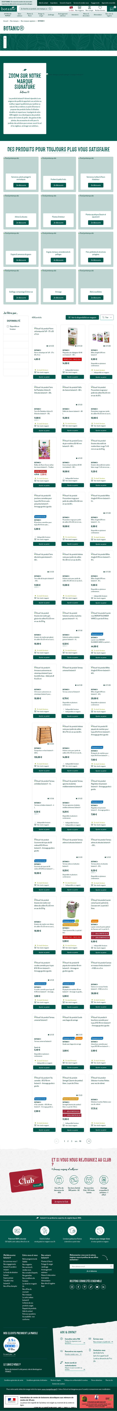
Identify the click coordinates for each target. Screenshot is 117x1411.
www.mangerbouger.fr (49, 1389)
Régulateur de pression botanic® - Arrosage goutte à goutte (100, 810)
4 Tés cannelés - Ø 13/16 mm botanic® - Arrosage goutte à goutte (43, 1106)
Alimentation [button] (98, 15)
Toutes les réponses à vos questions (73, 1342)
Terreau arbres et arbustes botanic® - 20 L (99, 865)
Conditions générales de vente (13, 1380)
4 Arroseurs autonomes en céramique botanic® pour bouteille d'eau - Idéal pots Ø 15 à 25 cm (44, 695)
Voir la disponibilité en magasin (83, 317)
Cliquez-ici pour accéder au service (73, 1368)
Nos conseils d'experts (30, 1272)
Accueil (5, 21)
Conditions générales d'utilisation (37, 1380)
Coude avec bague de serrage (72, 1044)
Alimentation (45, 1280)
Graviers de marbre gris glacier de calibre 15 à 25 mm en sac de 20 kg (44, 639)
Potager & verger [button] (41, 15)
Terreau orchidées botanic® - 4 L (44, 806)
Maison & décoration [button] (86, 15)
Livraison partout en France (72, 1239)
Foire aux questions (29, 1314)
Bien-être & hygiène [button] (109, 15)
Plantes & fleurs (46, 1261)
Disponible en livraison (14, 327)
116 (80, 1141)
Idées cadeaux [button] (19, 15)
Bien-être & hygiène (48, 1283)
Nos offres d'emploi (10, 1286)
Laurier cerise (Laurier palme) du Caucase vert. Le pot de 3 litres (100, 929)
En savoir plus (7, 1354)
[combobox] (34, 8)
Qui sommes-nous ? (10, 1261)
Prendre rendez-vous (71, 1354)
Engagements (95, 3)
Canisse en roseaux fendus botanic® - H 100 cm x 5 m (99, 988)
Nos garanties (27, 1275)
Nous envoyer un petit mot (101, 1342)
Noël (42, 1286)
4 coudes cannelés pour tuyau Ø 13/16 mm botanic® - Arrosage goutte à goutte (44, 991)
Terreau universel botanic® (71, 692)
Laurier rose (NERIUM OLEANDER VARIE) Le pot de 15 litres (100, 642)
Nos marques (14, 21)
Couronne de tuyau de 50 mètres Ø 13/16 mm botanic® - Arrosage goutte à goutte (43, 868)
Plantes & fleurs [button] (30, 15)
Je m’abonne (91, 1271)
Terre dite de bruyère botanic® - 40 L (44, 579)
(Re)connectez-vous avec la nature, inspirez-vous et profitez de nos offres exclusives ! (84, 1257)
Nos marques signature (28, 21)
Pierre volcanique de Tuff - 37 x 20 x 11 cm (44, 353)
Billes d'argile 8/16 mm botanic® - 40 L (98, 693)
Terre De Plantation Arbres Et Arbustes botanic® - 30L (43, 412)
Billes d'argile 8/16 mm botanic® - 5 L (98, 521)
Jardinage (44, 1267)
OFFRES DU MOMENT (7, 15)
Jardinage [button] (51, 15)
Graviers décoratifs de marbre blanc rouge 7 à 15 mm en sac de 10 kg (101, 467)
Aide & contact (43, 3)
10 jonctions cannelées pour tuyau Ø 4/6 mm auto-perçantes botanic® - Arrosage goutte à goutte (44, 525)
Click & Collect (45, 1239)
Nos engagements (9, 1264)
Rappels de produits (29, 1308)
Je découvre (21, 185)
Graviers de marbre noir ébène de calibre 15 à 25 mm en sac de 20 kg (44, 926)
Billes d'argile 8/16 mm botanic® (98, 353)
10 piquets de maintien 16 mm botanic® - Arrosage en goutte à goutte (73, 991)
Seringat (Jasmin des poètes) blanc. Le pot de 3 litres (72, 1105)
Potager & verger (47, 1264)
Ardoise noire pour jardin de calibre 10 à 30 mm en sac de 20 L (73, 580)
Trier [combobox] (106, 317)
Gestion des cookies (58, 1384)
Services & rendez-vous (81, 3)
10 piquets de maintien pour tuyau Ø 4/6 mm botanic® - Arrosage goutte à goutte (99, 755)
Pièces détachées (96, 1380)
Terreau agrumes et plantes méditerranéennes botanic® (71, 806)
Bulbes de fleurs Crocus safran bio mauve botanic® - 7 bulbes (44, 466)
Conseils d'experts (65, 3)
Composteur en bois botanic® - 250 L (44, 751)
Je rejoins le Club (61, 1201)
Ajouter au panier (44, 377)
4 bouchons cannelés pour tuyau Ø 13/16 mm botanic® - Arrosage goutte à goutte (100, 1046)
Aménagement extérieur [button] (62, 15)
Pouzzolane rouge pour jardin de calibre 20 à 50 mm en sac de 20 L (72, 522)
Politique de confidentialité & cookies (76, 1380)
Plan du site (109, 1380)
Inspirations (54, 3)
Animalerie (45, 1278)
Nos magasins (27, 1264)
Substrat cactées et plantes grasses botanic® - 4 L (71, 638)
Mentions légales (56, 1380)
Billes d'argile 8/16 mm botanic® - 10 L (98, 579)
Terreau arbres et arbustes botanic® (71, 865)
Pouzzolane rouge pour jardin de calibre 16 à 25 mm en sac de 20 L (101, 413)
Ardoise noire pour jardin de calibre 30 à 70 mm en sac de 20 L (72, 752)
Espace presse (8, 1278)
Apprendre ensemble (108, 3)
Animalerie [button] (75, 15)
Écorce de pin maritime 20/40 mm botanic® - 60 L (72, 466)
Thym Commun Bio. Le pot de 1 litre (72, 931)
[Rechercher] (50, 9)
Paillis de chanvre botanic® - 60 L (73, 412)
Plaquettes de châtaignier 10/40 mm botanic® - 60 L (72, 353)
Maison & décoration (48, 1275)
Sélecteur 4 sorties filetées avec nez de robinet (101, 1103)
